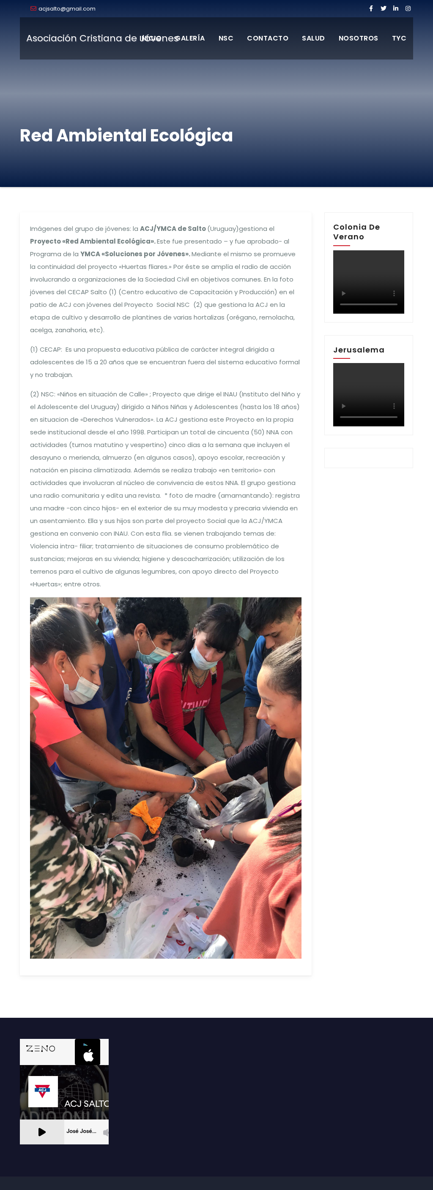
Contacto (267, 38)
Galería (190, 38)
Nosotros (358, 38)
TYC (399, 38)
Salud (313, 38)
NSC (226, 38)
